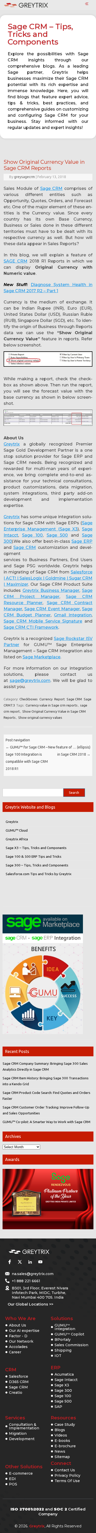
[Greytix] (40, 1252)
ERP (55, 1368)
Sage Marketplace (41, 657)
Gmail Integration (73, 615)
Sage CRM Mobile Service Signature (43, 621)
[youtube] (40, 1262)
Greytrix (12, 444)
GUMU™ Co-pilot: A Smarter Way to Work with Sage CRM (46, 1122)
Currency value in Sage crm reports (52, 705)
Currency (45, 699)
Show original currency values (40, 717)
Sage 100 (32, 535)
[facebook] (9, 1262)
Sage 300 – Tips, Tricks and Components (37, 865)
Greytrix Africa (17, 839)
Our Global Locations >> (30, 1304)
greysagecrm (24, 177)
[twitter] (19, 1262)
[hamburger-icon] (86, 4)
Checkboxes (28, 699)
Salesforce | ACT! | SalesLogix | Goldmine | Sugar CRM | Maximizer (48, 578)
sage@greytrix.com (30, 680)
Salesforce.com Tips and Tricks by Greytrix (38, 874)
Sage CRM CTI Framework (31, 627)
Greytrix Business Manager (51, 590)
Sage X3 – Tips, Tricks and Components (36, 848)
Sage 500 (57, 535)
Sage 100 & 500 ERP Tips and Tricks (33, 856)
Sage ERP (81, 541)
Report (59, 699)
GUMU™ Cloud (17, 830)
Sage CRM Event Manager (52, 608)
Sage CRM (51, 188)
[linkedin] (30, 1262)
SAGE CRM (15, 261)
